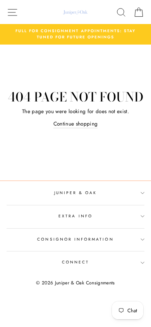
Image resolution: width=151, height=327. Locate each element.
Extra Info (75, 216)
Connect (75, 262)
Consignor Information (75, 239)
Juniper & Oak (75, 193)
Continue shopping (75, 123)
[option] (75, 34)
